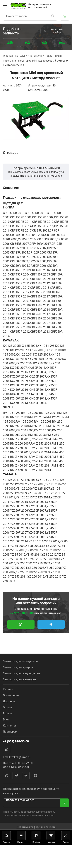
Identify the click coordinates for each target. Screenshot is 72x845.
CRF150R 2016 (20, 296)
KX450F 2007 (19, 394)
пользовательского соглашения (36, 815)
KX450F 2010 (19, 398)
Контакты (9, 725)
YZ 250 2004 (18, 568)
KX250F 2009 (19, 381)
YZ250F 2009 (19, 515)
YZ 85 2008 (49, 550)
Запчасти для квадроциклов (22, 673)
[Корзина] (64, 16)
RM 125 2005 (55, 417)
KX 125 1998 (46, 345)
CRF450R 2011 (20, 283)
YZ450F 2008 (37, 532)
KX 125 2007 (18, 350)
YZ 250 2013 (53, 576)
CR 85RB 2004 (27, 239)
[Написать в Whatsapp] (21, 624)
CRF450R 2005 (40, 274)
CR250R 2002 (19, 261)
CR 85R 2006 (36, 235)
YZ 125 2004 (53, 484)
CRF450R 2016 (40, 270)
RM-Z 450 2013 (20, 470)
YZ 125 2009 (18, 493)
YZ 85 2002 (17, 546)
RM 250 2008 (37, 435)
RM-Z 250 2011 (41, 448)
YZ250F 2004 (37, 506)
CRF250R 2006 (20, 323)
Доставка (9, 701)
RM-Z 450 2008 (41, 461)
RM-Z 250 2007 (20, 443)
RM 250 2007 (19, 435)
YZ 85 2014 (17, 559)
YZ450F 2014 (19, 541)
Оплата (7, 707)
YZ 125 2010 (36, 493)
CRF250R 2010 (40, 327)
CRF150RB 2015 (43, 226)
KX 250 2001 (36, 359)
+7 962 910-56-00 (22, 613)
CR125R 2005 (38, 252)
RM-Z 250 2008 (41, 443)
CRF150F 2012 (20, 292)
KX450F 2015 (37, 389)
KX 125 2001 (24, 354)
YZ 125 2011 (53, 493)
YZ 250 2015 (51, 559)
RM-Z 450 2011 (41, 465)
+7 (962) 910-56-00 (16, 741)
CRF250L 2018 (39, 287)
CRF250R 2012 (20, 331)
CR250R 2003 (38, 261)
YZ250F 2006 (19, 510)
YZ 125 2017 (11, 480)
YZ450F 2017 (19, 524)
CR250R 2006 (38, 265)
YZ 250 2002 (41, 563)
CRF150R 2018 (40, 292)
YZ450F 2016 (37, 524)
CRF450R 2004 (20, 274)
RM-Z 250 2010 (20, 448)
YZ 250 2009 (41, 572)
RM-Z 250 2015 (20, 439)
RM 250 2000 (19, 426)
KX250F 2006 (19, 376)
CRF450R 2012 (40, 283)
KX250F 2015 (19, 372)
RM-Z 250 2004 (41, 439)
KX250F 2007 (37, 376)
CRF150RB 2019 (35, 213)
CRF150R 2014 (40, 309)
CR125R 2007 (19, 257)
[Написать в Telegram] (51, 624)
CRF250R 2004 (40, 318)
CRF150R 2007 (20, 301)
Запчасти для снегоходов (20, 679)
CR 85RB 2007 (19, 243)
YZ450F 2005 (37, 528)
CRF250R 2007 (40, 323)
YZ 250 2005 (36, 568)
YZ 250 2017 (34, 559)
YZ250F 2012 (19, 519)
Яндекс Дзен (35, 775)
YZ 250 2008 (24, 572)
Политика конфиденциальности (36, 827)
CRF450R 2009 (40, 279)
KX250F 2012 (19, 385)
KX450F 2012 (37, 398)
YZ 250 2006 (53, 568)
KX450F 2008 (37, 394)
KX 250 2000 (18, 359)
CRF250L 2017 (20, 287)
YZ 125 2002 (18, 484)
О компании (11, 695)
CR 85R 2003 (40, 230)
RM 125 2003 (19, 417)
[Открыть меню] (5, 5)
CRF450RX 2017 (40, 243)
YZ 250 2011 (18, 576)
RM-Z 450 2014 (41, 470)
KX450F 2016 (19, 389)
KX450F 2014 (37, 403)
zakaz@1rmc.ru (20, 757)
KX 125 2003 (41, 354)
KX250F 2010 (37, 381)
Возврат (8, 713)
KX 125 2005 (11, 345)
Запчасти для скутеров (18, 667)
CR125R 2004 (19, 252)
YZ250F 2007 (37, 510)
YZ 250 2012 (36, 576)
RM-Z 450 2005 (41, 456)
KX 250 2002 (53, 359)
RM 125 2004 (37, 417)
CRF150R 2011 (40, 305)
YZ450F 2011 (19, 537)
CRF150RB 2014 (21, 226)
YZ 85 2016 (36, 541)
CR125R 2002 (38, 248)
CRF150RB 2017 (21, 230)
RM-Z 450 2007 (20, 461)
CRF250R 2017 (40, 314)
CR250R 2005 (19, 265)
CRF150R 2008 (40, 301)
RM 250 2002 (55, 426)
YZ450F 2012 (37, 537)
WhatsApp (6, 749)
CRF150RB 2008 (21, 217)
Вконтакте (26, 775)
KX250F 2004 (37, 372)
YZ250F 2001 (37, 502)
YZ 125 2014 (41, 497)
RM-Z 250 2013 (20, 452)
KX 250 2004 (24, 363)
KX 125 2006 (28, 345)
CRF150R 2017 (40, 296)
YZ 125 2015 (46, 480)
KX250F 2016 (36, 367)
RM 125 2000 (30, 413)
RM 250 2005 (43, 430)
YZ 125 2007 (41, 488)
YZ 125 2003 (36, 484)
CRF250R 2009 (20, 327)
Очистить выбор (57, 31)
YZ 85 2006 (17, 550)
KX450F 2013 (19, 403)
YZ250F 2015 (19, 502)
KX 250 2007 (18, 367)
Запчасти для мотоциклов (20, 661)
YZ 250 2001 (24, 563)
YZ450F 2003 (19, 528)
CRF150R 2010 (20, 305)
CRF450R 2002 (20, 270)
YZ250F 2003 (19, 506)
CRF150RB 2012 (43, 221)
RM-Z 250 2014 (41, 452)
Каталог (8, 689)
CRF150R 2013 (20, 309)
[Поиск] (52, 16)
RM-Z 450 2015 (20, 456)
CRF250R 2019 (20, 314)
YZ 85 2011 (33, 554)
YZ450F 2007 (19, 532)
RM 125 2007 (24, 421)
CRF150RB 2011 (21, 221)
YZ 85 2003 (33, 546)
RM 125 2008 (43, 421)
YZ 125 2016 (28, 480)
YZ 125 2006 (24, 488)
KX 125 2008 (36, 350)
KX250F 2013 (37, 385)
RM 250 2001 (37, 426)
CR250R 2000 (38, 257)
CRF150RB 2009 (43, 217)
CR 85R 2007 (53, 235)
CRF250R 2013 (40, 331)
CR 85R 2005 (18, 235)
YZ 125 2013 (24, 497)
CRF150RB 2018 (13, 213)
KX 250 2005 (41, 363)
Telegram (16, 775)
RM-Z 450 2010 (20, 465)
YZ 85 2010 (17, 554)
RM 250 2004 (24, 430)
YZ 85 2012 (49, 554)
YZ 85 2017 (51, 541)
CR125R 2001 (19, 248)
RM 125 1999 (11, 413)
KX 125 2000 (53, 350)
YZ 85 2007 (33, 550)
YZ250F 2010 (37, 515)
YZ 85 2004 (49, 546)
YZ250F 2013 (37, 519)
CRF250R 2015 (20, 318)
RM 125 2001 (48, 413)
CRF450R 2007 (20, 279)
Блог (6, 719)
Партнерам (10, 731)
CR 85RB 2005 (46, 239)
